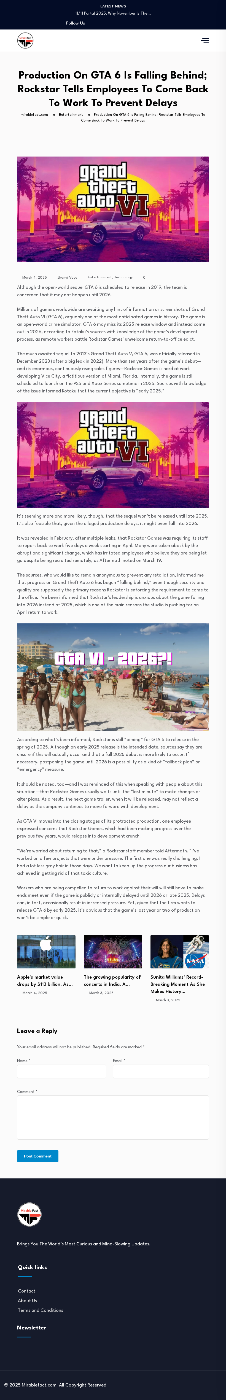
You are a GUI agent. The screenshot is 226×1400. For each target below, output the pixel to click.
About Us (27, 1301)
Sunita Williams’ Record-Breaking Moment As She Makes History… (111, 984)
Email (119, 1061)
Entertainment (100, 277)
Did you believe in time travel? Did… (113, 14)
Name (24, 1061)
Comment (27, 1092)
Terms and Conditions (40, 1310)
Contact (26, 1291)
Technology (123, 277)
